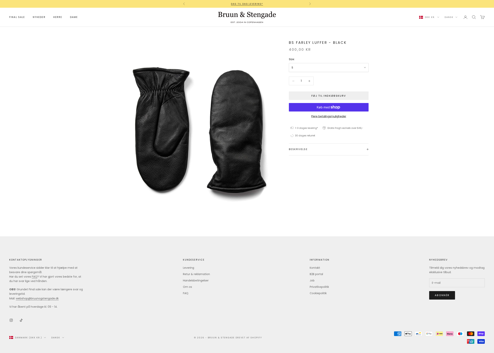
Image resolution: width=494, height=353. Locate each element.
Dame (74, 17)
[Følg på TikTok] (21, 320)
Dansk (449, 17)
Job (312, 280)
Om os (187, 287)
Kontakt (315, 268)
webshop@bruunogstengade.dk (37, 298)
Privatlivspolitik (319, 287)
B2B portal (316, 274)
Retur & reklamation (196, 274)
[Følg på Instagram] (11, 320)
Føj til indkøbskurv (328, 96)
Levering (188, 268)
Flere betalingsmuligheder (328, 116)
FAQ (34, 277)
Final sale (17, 17)
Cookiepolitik (318, 293)
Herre (57, 17)
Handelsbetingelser (196, 280)
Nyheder (39, 17)
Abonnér (442, 295)
